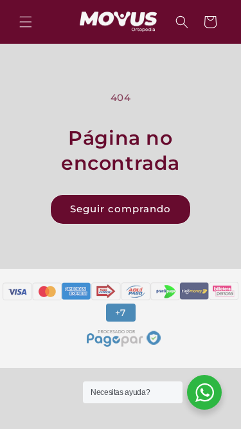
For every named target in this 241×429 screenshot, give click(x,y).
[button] (26, 22)
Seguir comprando (120, 209)
